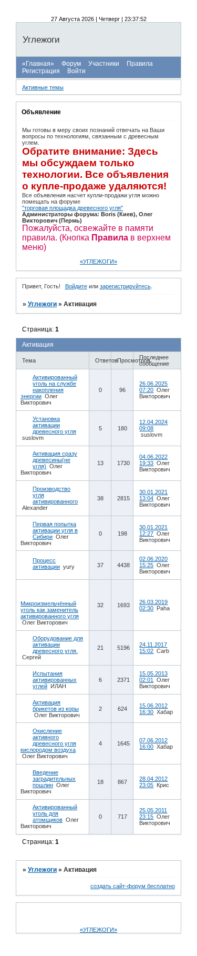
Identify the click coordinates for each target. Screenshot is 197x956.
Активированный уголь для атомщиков (55, 813)
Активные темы (43, 87)
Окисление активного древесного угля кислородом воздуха (48, 740)
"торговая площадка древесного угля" (72, 208)
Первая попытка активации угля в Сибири (55, 530)
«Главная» (38, 63)
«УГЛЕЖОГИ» (98, 261)
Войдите (76, 286)
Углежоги (42, 304)
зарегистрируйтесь (125, 286)
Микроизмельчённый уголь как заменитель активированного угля (49, 609)
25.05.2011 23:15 (153, 813)
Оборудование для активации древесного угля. (58, 644)
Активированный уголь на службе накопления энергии (48, 386)
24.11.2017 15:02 (153, 647)
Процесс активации (46, 563)
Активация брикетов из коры (56, 705)
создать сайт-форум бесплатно (132, 886)
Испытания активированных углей (55, 679)
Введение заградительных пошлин (54, 778)
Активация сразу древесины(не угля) (55, 459)
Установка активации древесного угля (54, 425)
